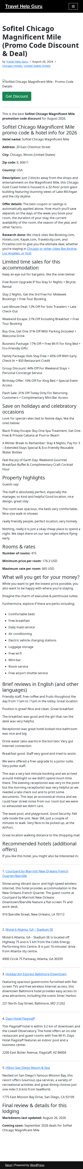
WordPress (37, 1165)
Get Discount (17, 96)
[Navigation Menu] (73, 6)
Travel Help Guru (17, 61)
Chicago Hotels (12, 66)
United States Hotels (37, 66)
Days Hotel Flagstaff (20, 1018)
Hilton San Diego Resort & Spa (28, 1068)
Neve (8, 1165)
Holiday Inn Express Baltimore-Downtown (36, 974)
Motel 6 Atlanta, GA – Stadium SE (29, 929)
